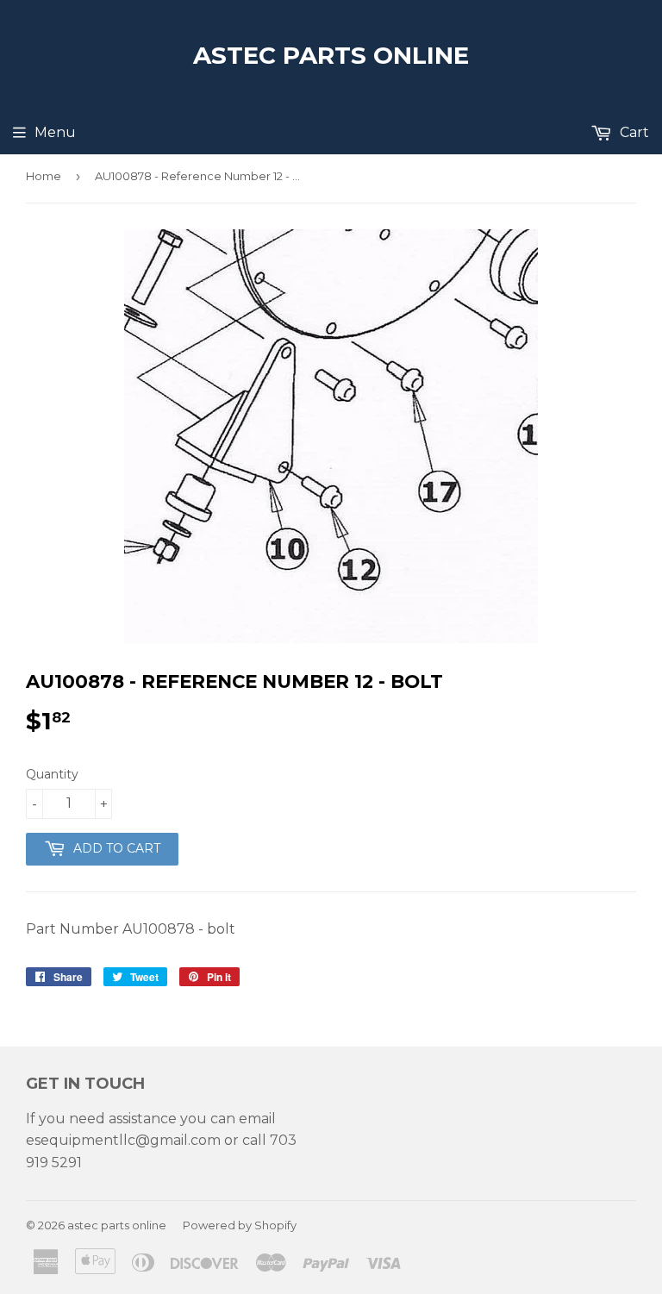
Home (43, 176)
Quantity (52, 774)
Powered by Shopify (240, 1225)
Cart (632, 132)
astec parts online (331, 55)
